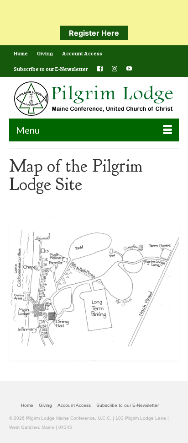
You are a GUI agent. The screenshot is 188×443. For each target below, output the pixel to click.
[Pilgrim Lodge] (94, 98)
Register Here (94, 33)
